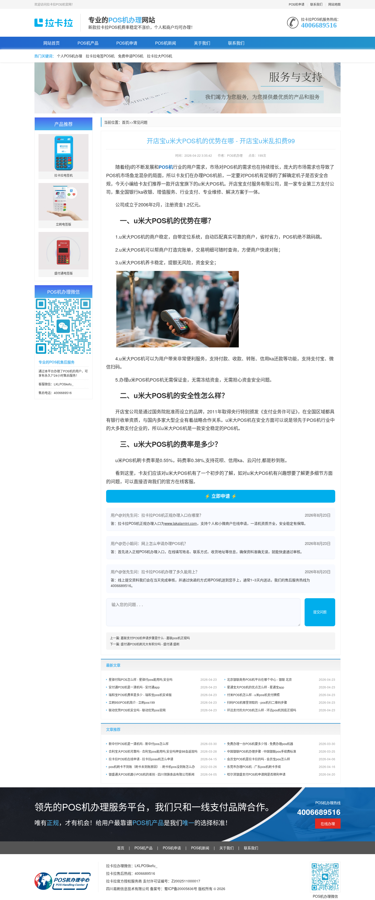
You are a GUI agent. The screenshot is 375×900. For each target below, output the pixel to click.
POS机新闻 (165, 43)
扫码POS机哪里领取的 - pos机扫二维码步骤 (281, 702)
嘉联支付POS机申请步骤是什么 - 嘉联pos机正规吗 (155, 638)
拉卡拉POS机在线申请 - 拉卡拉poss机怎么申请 (163, 759)
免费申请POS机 (130, 55)
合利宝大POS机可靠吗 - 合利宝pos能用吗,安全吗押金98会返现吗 (163, 751)
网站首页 (51, 43)
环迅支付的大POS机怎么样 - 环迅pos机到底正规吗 (281, 710)
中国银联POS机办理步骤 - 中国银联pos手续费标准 (281, 751)
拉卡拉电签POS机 (100, 55)
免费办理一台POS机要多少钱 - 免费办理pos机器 (281, 743)
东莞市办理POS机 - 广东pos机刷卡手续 (281, 766)
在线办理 (328, 823)
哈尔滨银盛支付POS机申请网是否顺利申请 (281, 774)
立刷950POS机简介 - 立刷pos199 (163, 702)
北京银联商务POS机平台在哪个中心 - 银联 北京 (281, 679)
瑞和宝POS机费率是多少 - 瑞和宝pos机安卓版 (163, 695)
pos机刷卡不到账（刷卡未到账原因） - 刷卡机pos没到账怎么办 (163, 766)
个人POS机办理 (69, 55)
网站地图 (334, 4)
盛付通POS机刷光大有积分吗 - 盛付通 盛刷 (150, 644)
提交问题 (320, 612)
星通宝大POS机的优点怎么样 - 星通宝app (281, 687)
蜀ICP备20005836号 (181, 888)
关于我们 (202, 43)
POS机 (166, 167)
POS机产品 (88, 43)
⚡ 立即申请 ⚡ (221, 496)
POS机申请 (296, 4)
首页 (125, 122)
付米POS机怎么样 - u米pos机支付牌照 (281, 695)
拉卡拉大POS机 (159, 55)
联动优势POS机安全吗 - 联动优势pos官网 (163, 710)
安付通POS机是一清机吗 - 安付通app (163, 687)
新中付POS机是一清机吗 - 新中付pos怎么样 (163, 743)
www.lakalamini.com (181, 523)
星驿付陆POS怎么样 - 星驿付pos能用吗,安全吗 (163, 679)
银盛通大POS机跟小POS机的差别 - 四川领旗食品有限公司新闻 (163, 774)
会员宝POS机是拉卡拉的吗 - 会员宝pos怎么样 (281, 759)
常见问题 (140, 122)
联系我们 (316, 4)
